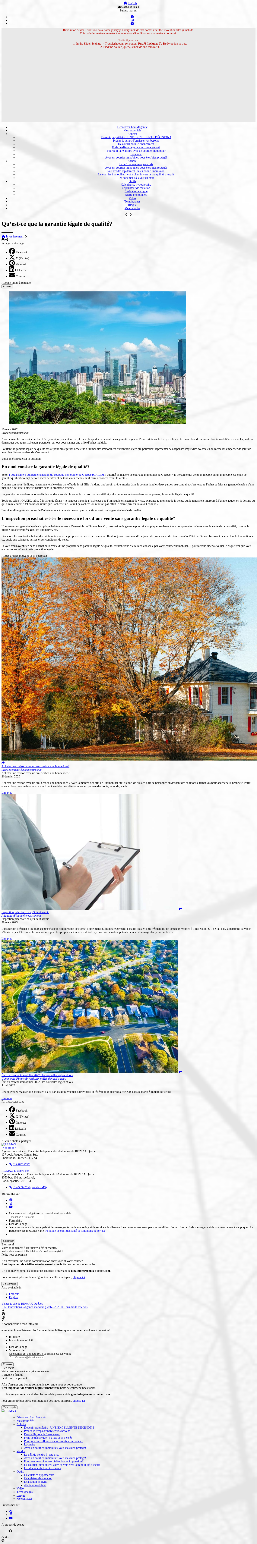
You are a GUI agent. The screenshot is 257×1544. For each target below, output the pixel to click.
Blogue (132, 204)
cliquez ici (79, 1277)
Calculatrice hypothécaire (136, 184)
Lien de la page (18, 1223)
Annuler (7, 286)
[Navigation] (121, 3)
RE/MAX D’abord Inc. (15, 1170)
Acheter (132, 133)
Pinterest (21, 264)
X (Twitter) (22, 258)
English (132, 3)
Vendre (132, 160)
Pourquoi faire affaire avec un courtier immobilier (136, 150)
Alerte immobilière (136, 194)
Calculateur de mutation (136, 188)
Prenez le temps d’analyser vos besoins (136, 140)
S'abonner (8, 1240)
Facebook (21, 252)
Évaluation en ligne (136, 191)
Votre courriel (17, 1350)
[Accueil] (125, 3)
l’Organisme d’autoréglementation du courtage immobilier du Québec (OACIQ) (56, 474)
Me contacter (132, 208)
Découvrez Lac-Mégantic (132, 127)
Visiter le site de (22, 1303)
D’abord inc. (9, 1147)
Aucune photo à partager (16, 282)
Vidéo (132, 198)
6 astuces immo (130, 6)
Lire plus (7, 792)
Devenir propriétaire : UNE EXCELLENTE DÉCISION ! (136, 137)
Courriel (21, 276)
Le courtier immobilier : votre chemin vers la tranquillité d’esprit (136, 174)
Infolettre (14, 1336)
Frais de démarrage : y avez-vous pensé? (136, 147)
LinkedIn (20, 270)
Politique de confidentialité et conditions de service (75, 1230)
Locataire (136, 154)
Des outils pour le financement (136, 144)
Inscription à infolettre (22, 1340)
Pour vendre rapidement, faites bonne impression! (136, 171)
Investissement (14, 236)
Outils (132, 181)
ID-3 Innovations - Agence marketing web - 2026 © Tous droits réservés (44, 1307)
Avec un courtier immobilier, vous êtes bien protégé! (136, 157)
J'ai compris (9, 1283)
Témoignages (132, 201)
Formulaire (15, 1220)
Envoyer (7, 1364)
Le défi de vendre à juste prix (136, 164)
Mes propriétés (132, 130)
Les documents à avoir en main (136, 177)
